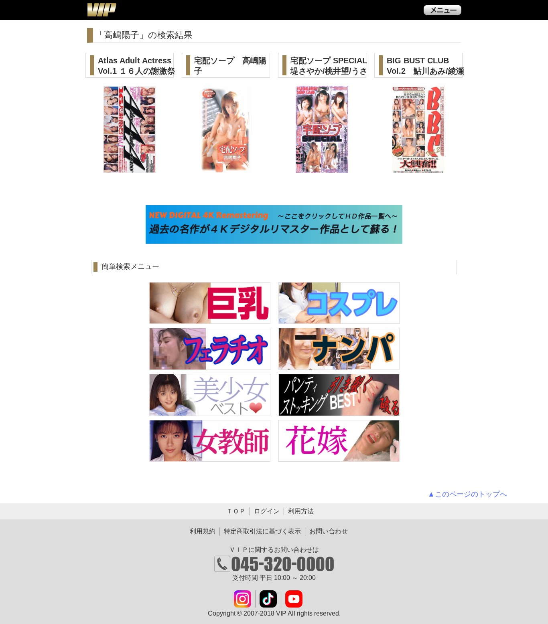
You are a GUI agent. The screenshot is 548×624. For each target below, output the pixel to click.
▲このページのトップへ (467, 494)
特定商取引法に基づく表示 (262, 531)
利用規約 (202, 531)
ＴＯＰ (236, 511)
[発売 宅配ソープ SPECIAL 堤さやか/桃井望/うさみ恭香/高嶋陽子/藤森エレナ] (322, 168)
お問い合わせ (328, 531)
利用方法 (301, 511)
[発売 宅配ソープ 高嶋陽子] (226, 168)
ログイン (267, 511)
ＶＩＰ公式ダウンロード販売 (101, 9)
